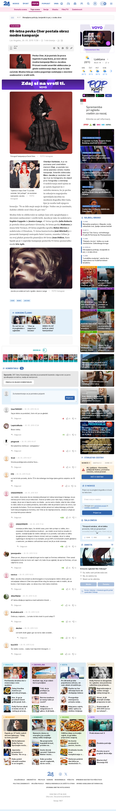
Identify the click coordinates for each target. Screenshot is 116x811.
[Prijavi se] (95, 4)
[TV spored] (75, 3)
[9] (35, 358)
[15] (66, 358)
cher (12, 300)
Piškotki (70, 780)
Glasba (55, 9)
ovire (108, 463)
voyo (92, 717)
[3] (5, 358)
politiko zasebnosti (92, 508)
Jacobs (27, 300)
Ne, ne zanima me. (90, 576)
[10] (40, 358)
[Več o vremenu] (111, 71)
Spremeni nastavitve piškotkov (89, 780)
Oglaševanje (19, 780)
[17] (76, 358)
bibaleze (9, 665)
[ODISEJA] (40, 350)
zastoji (97, 463)
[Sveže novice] (12, 17)
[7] (25, 358)
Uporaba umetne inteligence (58, 787)
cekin (92, 665)
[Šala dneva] (108, 537)
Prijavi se (69, 398)
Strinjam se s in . (96, 507)
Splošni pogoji (37, 783)
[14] (61, 358)
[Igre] (68, 3)
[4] (10, 358)
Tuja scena (35, 9)
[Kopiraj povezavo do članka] (71, 48)
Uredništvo (31, 780)
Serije (45, 9)
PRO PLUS (41, 780)
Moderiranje (60, 780)
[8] (30, 358)
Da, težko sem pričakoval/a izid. (95, 573)
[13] (56, 358)
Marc (19, 300)
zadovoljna (39, 665)
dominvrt (38, 717)
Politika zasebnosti (21, 783)
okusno (65, 717)
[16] (71, 358)
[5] (15, 358)
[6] (20, 358)
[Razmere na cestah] (81, 3)
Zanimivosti (77, 9)
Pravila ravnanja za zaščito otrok (60, 783)
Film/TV (65, 9)
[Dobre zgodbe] (61, 3)
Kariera (50, 780)
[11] (46, 358)
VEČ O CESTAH (97, 477)
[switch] (103, 3)
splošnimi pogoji (100, 506)
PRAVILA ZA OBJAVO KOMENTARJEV (19, 382)
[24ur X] (66, 774)
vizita (64, 665)
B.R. (15, 48)
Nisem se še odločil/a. (91, 579)
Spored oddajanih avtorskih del (89, 783)
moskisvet (10, 717)
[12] (51, 358)
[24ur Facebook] (60, 774)
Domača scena (20, 9)
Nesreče (86, 463)
